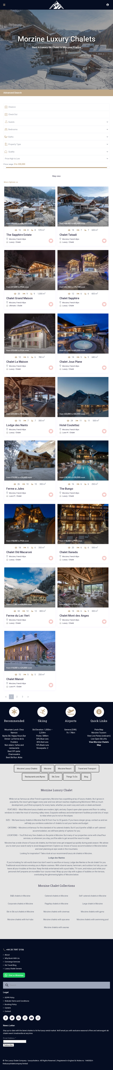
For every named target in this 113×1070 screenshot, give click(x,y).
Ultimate (12, 306)
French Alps (21, 239)
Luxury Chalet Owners (13, 969)
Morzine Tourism (99, 733)
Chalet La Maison (17, 361)
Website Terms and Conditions (17, 1001)
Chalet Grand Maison (19, 298)
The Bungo (66, 488)
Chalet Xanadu (69, 552)
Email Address (9, 1038)
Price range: (8, 164)
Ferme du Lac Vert (17, 615)
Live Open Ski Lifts (99, 739)
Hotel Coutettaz (69, 425)
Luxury (11, 242)
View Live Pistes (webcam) (99, 736)
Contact (8, 1011)
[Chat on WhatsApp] (14, 975)
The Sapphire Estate (19, 234)
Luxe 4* (65, 433)
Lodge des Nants (17, 425)
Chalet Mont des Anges (74, 615)
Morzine (12, 239)
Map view (56, 176)
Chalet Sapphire (69, 298)
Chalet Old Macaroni (19, 552)
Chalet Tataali (68, 234)
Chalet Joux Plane (71, 361)
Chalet (18, 242)
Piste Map (99, 730)
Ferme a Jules (15, 488)
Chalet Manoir (15, 679)
